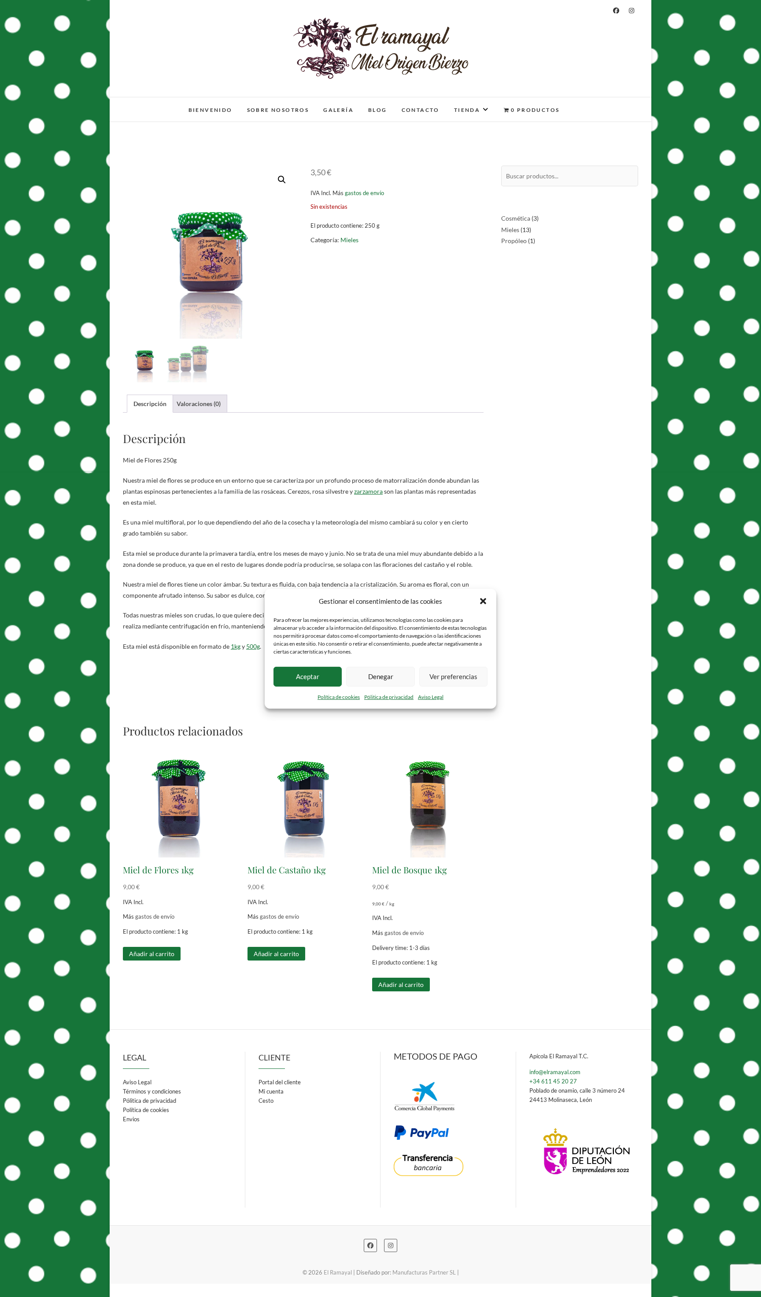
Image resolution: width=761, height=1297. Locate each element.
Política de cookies (339, 696)
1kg (235, 646)
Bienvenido (210, 110)
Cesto (266, 1100)
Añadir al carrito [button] (151, 953)
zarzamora (368, 491)
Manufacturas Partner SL (424, 1272)
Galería (338, 110)
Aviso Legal (430, 696)
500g (253, 646)
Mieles (349, 240)
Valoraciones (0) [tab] (199, 403)
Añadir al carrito (276, 953)
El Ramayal (149, 104)
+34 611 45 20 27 (553, 1081)
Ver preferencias (453, 676)
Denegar (380, 676)
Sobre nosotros (278, 110)
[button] (483, 601)
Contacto (421, 110)
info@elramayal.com (554, 1071)
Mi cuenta (271, 1091)
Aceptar (307, 676)
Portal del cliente (280, 1082)
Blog (377, 110)
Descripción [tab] (149, 403)
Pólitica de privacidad (389, 696)
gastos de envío (364, 193)
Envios (131, 1119)
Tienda (467, 110)
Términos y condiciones (152, 1091)
